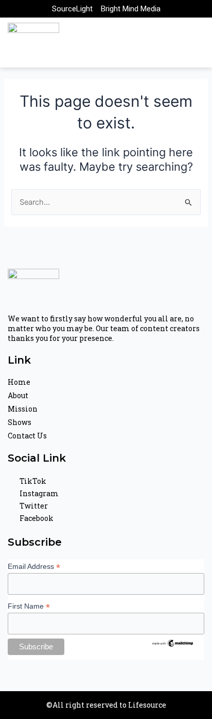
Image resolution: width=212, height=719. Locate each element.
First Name (29, 606)
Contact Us (27, 435)
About (18, 395)
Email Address (34, 566)
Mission (23, 409)
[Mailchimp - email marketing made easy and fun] (173, 643)
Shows (19, 422)
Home (19, 382)
